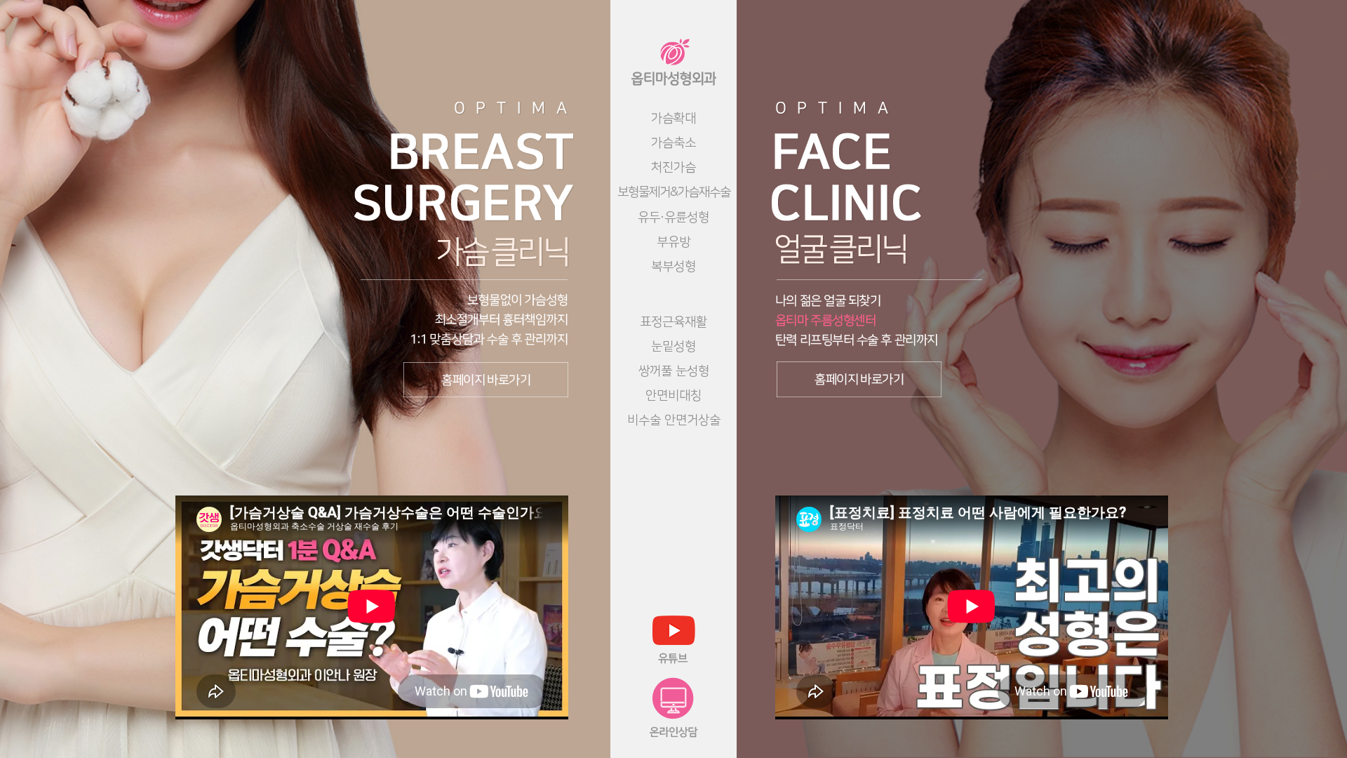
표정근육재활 (673, 322)
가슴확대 (673, 119)
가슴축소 (673, 143)
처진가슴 (673, 168)
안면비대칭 (673, 396)
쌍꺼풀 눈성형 (673, 371)
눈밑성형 (673, 347)
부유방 (673, 242)
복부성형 (673, 267)
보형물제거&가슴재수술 (673, 192)
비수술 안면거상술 (674, 420)
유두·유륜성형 (673, 218)
